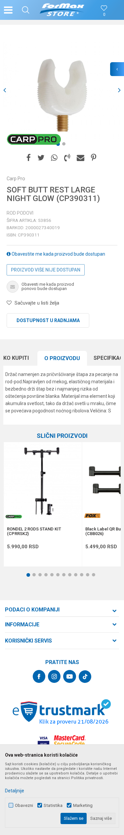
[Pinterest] (93, 157)
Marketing (83, 805)
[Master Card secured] (70, 741)
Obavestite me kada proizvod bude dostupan (58, 254)
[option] (62, 90)
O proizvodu (62, 358)
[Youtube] (69, 676)
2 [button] (65, 145)
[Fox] (92, 516)
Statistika (53, 805)
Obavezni (24, 805)
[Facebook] (28, 157)
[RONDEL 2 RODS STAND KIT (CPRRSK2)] (43, 481)
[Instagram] (54, 676)
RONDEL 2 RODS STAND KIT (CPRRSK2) (34, 531)
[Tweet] (40, 157)
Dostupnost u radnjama (48, 320)
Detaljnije (14, 790)
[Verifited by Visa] (43, 741)
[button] (26, 10)
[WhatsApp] (54, 157)
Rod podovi (20, 213)
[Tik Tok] (85, 676)
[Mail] (80, 157)
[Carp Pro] (34, 139)
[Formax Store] (62, 10)
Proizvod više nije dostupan (45, 269)
